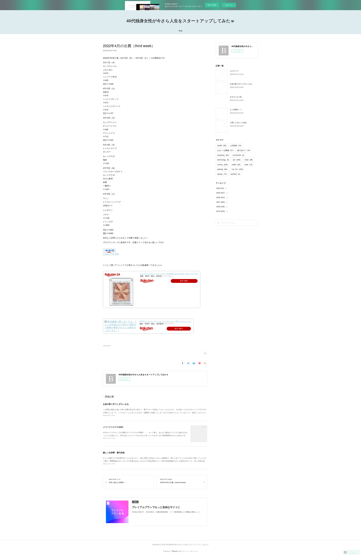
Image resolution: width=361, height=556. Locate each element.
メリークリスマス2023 (113, 427)
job (237, 159)
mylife (236, 164)
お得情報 (235, 145)
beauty (222, 174)
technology (223, 159)
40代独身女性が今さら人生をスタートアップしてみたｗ (180, 20)
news (249, 159)
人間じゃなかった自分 (238, 122)
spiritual (235, 174)
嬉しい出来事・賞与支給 (114, 452)
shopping (223, 155)
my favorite (238, 155)
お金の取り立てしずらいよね (116, 404)
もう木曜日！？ (236, 109)
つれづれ (237, 169)
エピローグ (234, 71)
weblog (222, 169)
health (221, 145)
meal (248, 164)
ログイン (229, 5)
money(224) (107, 346)
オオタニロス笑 (236, 97)
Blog (180, 30)
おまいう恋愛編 (225, 150)
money (222, 164)
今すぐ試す (212, 5)
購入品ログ (243, 150)
